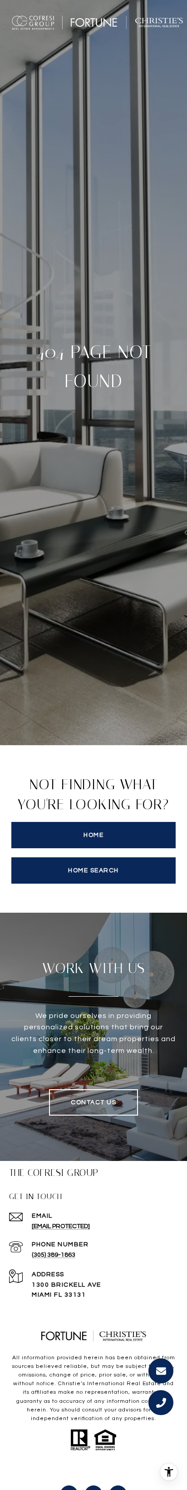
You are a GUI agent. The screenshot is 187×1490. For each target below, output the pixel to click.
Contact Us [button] (93, 1102)
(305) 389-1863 (53, 1255)
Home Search (93, 870)
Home (93, 835)
